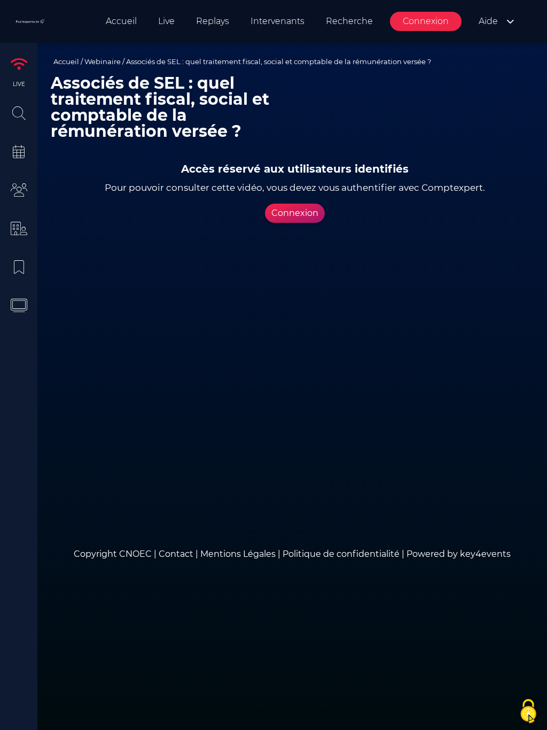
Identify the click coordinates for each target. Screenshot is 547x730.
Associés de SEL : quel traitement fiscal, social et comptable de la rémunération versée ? (278, 61)
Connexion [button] (294, 213)
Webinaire (102, 61)
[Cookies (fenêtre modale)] (528, 712)
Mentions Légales (238, 554)
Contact (177, 554)
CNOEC (135, 554)
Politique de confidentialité (341, 554)
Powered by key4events (459, 554)
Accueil (66, 61)
